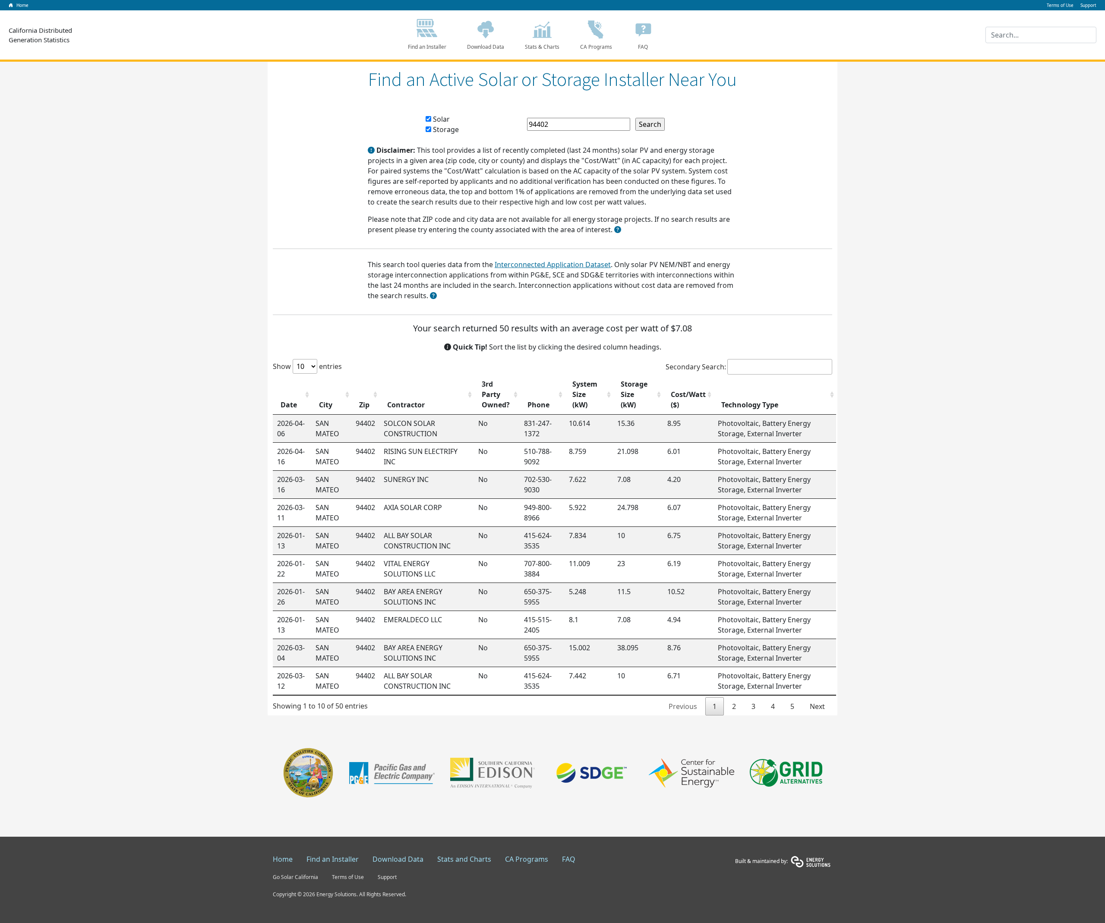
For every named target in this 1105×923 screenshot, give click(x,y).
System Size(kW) (584, 394)
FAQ (643, 46)
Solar (440, 119)
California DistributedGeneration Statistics (40, 35)
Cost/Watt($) (688, 400)
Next (817, 706)
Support (387, 877)
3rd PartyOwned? (496, 394)
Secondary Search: (696, 367)
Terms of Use (348, 877)
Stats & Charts (542, 46)
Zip (364, 405)
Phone (538, 405)
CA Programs (596, 46)
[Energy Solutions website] (810, 861)
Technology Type (749, 405)
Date (289, 405)
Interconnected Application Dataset (553, 264)
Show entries (307, 366)
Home (283, 859)
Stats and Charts (464, 859)
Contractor (406, 405)
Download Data (485, 46)
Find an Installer (427, 46)
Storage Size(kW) (634, 394)
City (325, 405)
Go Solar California (295, 877)
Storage (445, 129)
